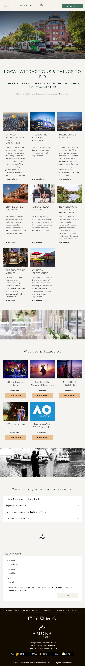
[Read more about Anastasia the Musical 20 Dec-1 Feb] (42, 369)
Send (68, 595)
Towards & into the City (18, 518)
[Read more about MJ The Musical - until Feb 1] (15, 369)
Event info (15, 391)
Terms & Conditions (32, 610)
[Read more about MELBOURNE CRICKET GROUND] (42, 121)
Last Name (11, 569)
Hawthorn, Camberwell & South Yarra (26, 512)
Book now (72, 6)
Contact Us (48, 610)
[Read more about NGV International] (15, 411)
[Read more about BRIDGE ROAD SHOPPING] (42, 193)
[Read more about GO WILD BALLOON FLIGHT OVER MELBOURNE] (15, 121)
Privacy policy (13, 610)
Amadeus (68, 663)
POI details (11, 179)
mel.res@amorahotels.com (45, 648)
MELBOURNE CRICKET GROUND (39, 137)
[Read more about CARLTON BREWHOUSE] (42, 257)
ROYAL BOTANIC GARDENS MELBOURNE (68, 209)
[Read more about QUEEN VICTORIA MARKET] (15, 257)
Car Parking (72, 610)
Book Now (18, 396)
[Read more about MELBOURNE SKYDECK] (69, 369)
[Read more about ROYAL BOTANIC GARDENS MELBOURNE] (69, 193)
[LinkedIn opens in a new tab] (48, 618)
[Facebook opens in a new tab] (30, 618)
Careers (60, 610)
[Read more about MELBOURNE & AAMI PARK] (69, 121)
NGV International (16, 424)
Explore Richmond (16, 505)
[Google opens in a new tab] (54, 618)
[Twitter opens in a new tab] (36, 618)
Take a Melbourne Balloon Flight (23, 499)
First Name (11, 560)
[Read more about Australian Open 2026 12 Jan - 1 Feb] (42, 411)
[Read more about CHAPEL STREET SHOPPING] (15, 193)
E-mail (10, 578)
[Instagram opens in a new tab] (41, 618)
